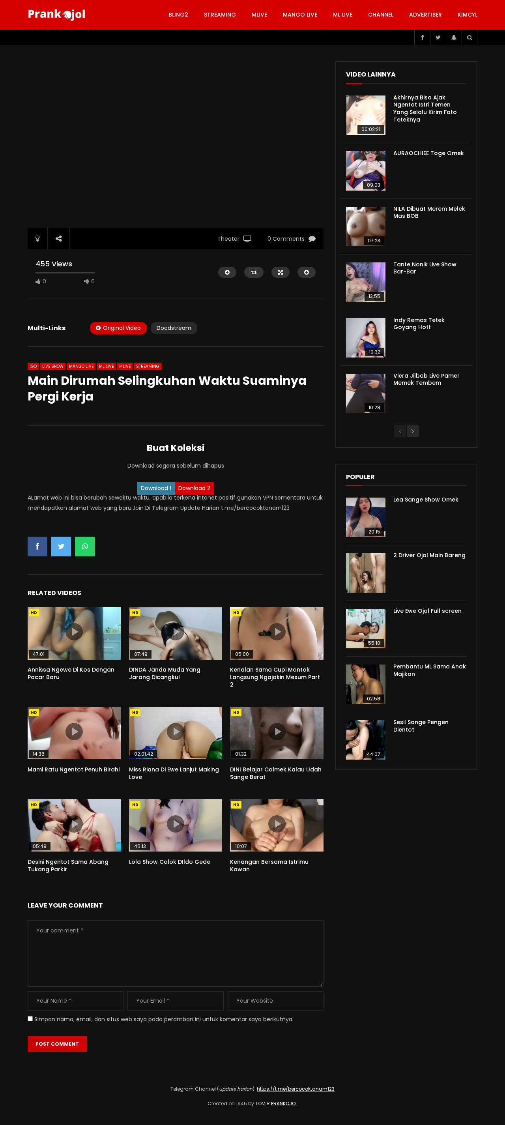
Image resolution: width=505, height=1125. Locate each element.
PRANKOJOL (284, 1103)
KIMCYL (467, 15)
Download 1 (156, 488)
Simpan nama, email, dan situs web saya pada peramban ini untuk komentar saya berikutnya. (164, 1019)
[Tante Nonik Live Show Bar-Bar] (365, 282)
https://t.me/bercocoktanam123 (296, 1089)
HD (34, 613)
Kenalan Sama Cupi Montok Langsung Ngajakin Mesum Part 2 (275, 677)
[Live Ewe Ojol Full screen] (365, 628)
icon (74, 631)
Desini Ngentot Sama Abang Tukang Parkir (68, 865)
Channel (380, 15)
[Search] (469, 37)
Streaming (220, 15)
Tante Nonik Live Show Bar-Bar (424, 268)
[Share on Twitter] (61, 546)
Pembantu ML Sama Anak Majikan (429, 670)
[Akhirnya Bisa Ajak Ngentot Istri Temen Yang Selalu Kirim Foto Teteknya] (365, 115)
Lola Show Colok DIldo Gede (169, 862)
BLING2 (178, 15)
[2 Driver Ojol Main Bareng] (365, 573)
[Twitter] (438, 37)
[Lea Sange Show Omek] (365, 517)
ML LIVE (342, 15)
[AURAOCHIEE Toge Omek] (365, 171)
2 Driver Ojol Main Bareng (429, 555)
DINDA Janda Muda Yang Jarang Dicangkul (164, 673)
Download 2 (194, 488)
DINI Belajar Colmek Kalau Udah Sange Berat (276, 773)
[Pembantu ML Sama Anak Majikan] (365, 684)
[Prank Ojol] (58, 15)
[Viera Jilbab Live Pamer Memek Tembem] (365, 393)
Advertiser (425, 15)
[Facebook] (422, 37)
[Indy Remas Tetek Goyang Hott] (365, 338)
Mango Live (300, 15)
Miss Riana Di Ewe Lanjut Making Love (174, 773)
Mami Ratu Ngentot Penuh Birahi (74, 769)
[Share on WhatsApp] (85, 546)
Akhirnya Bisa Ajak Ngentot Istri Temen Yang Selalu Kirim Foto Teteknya (425, 109)
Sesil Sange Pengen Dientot (421, 726)
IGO (33, 366)
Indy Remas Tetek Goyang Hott (419, 323)
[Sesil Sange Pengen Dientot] (365, 740)
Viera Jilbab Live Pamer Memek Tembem (426, 379)
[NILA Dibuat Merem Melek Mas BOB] (365, 226)
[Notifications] (454, 37)
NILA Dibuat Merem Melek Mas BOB (429, 212)
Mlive (259, 15)
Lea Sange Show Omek (425, 500)
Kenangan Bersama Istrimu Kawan (269, 865)
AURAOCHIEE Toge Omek (428, 153)
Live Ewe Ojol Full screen (427, 611)
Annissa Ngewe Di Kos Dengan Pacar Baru (71, 673)
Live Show (53, 366)
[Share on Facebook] (37, 546)
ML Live (106, 366)
